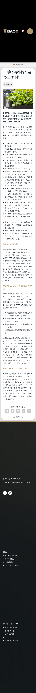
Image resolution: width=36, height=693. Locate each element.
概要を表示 (19, 64)
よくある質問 (9, 634)
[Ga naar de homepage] (10, 31)
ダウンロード (9, 631)
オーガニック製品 (11, 556)
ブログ (7, 637)
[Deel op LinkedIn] (23, 411)
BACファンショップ (12, 565)
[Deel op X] (18, 411)
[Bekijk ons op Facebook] (5, 493)
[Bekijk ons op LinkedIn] (10, 493)
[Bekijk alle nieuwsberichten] (14, 64)
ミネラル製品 (9, 559)
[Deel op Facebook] (12, 411)
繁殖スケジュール (11, 627)
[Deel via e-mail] (7, 411)
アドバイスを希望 (11, 640)
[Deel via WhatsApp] (29, 411)
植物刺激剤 (9, 562)
